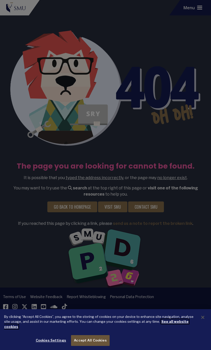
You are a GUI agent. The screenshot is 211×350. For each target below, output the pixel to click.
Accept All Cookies (90, 340)
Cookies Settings (51, 340)
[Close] (202, 317)
